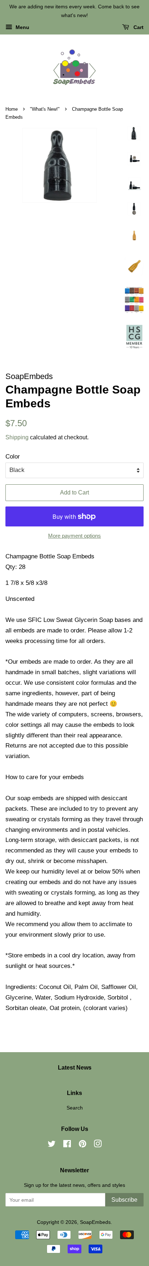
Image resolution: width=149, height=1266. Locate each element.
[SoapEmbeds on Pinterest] (82, 1145)
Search (75, 1108)
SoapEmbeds (95, 1222)
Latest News (74, 1068)
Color (12, 456)
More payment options (74, 536)
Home (11, 109)
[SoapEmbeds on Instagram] (98, 1145)
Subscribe (124, 1200)
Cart (138, 27)
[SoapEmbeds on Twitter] (52, 1145)
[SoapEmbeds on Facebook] (67, 1145)
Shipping (17, 437)
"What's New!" (45, 109)
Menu (21, 27)
